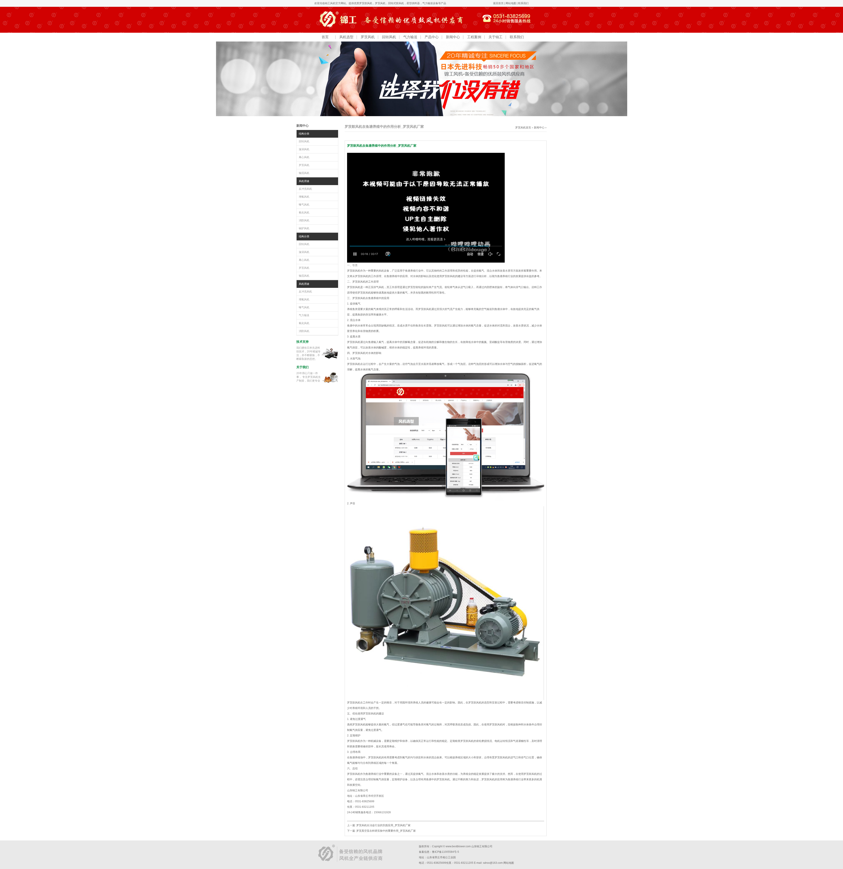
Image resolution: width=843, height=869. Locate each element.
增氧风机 (304, 196)
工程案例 (474, 37)
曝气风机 (304, 204)
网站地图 (511, 3)
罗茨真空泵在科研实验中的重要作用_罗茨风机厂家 (386, 830)
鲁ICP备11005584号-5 (445, 851)
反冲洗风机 (305, 188)
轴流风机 (304, 173)
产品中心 (432, 37)
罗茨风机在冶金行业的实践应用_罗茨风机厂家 (383, 825)
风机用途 (304, 181)
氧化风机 (304, 212)
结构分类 (304, 133)
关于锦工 (495, 37)
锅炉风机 (304, 228)
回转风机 (389, 37)
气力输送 (410, 37)
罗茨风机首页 (523, 127)
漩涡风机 (304, 149)
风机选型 (346, 37)
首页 (325, 37)
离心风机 (304, 157)
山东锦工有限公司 (481, 846)
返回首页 (498, 3)
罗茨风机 (380, 3)
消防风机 (304, 220)
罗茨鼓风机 (365, 3)
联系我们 (523, 3)
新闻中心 (453, 37)
